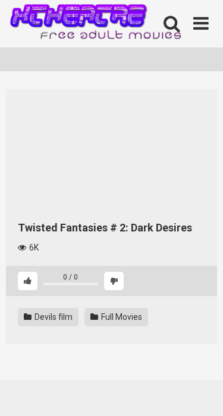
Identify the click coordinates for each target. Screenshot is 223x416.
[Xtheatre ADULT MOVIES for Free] (95, 24)
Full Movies (120, 317)
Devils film (53, 317)
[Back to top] (201, 392)
